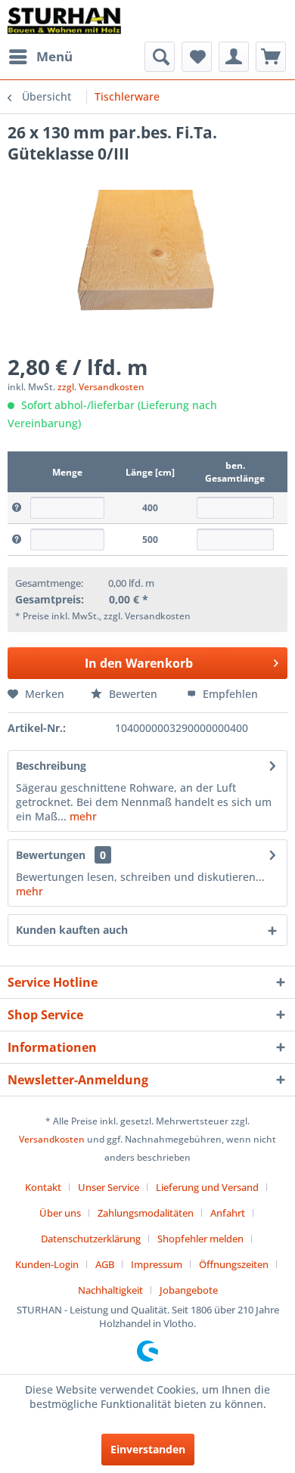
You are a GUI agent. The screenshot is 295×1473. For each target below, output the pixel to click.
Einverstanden (147, 1449)
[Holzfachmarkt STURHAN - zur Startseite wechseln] (64, 21)
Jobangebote (189, 1290)
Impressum (156, 1264)
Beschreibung (51, 765)
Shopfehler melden (200, 1238)
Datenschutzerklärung (91, 1238)
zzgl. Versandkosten (100, 386)
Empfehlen (229, 694)
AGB (104, 1264)
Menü (54, 56)
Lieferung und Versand (207, 1187)
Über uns (60, 1213)
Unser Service (108, 1187)
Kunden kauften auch (72, 930)
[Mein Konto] (234, 57)
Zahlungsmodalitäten (146, 1213)
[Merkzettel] (197, 57)
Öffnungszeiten (234, 1264)
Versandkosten (52, 1139)
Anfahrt (227, 1213)
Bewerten (133, 694)
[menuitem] (40, 57)
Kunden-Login (47, 1264)
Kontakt (43, 1187)
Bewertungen (50, 855)
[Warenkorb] (271, 57)
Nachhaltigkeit (110, 1290)
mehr (82, 816)
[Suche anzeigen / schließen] (159, 57)
